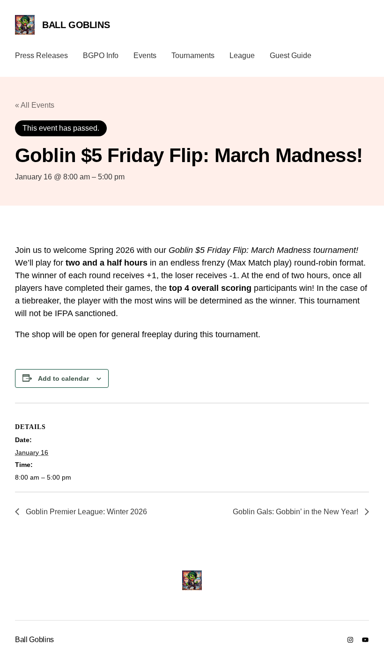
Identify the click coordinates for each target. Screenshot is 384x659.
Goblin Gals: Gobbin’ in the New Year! (296, 512)
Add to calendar (63, 378)
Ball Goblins (76, 25)
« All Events (34, 105)
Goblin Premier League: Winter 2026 (85, 512)
